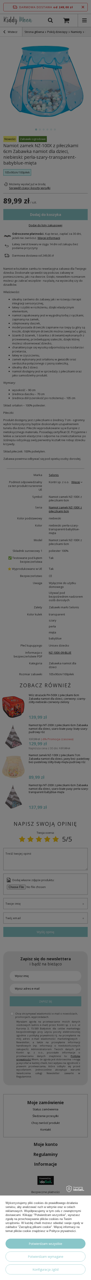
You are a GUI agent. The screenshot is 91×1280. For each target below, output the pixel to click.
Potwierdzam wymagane (45, 1256)
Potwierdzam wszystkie (45, 1244)
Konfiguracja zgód (45, 1269)
